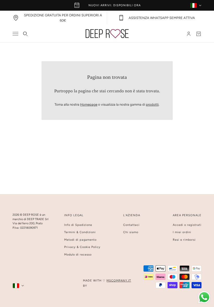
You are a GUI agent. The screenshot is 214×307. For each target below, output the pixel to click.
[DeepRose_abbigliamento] (107, 33)
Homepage (88, 104)
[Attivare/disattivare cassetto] (15, 33)
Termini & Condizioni (80, 232)
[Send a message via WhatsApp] (204, 297)
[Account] (189, 34)
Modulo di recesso (78, 254)
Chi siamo (130, 232)
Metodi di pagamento (80, 239)
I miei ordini (182, 232)
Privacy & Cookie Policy (82, 247)
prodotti (152, 104)
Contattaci (131, 225)
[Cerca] (25, 34)
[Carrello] (198, 34)
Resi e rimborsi (184, 239)
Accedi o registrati (187, 225)
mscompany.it (118, 280)
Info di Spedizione (78, 225)
